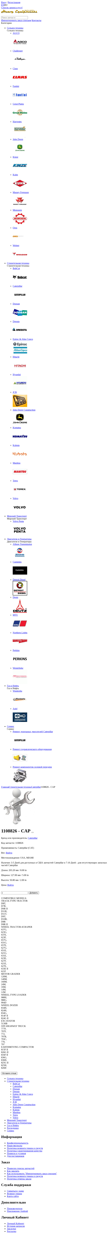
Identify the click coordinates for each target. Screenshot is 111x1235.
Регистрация (14, 2)
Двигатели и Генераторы (19, 539)
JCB (15, 1102)
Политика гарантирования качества (24, 1151)
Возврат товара (14, 1193)
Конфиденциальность (17, 1143)
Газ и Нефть (13, 685)
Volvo (15, 1117)
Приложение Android (17, 1211)
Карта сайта (13, 1196)
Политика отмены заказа (19, 1179)
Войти (9, 853)
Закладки (11, 1228)
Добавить (34, 893)
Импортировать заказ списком (16, 20)
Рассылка (11, 1231)
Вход (3, 2)
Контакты (36, 20)
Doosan (16, 1089)
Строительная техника (18, 263)
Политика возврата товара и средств (25, 1148)
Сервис (10, 726)
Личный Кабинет (15, 1223)
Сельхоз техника (15, 28)
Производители (14, 1208)
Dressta (16, 1091)
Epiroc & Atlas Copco (23, 1094)
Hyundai (17, 1099)
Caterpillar (17, 1086)
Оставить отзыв (9, 1073)
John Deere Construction (24, 1104)
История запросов (16, 1226)
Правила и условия (16, 1153)
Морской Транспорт (17, 516)
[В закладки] (32, 832)
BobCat (16, 1083)
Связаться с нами (15, 1191)
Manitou (16, 1112)
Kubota (16, 1110)
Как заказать (13, 1171)
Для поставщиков (15, 1156)
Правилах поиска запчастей (20, 1168)
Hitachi (16, 1096)
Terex (15, 1115)
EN (2, 5)
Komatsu (17, 1107)
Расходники (13, 1128)
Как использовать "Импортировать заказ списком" (32, 1173)
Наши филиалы (14, 1145)
